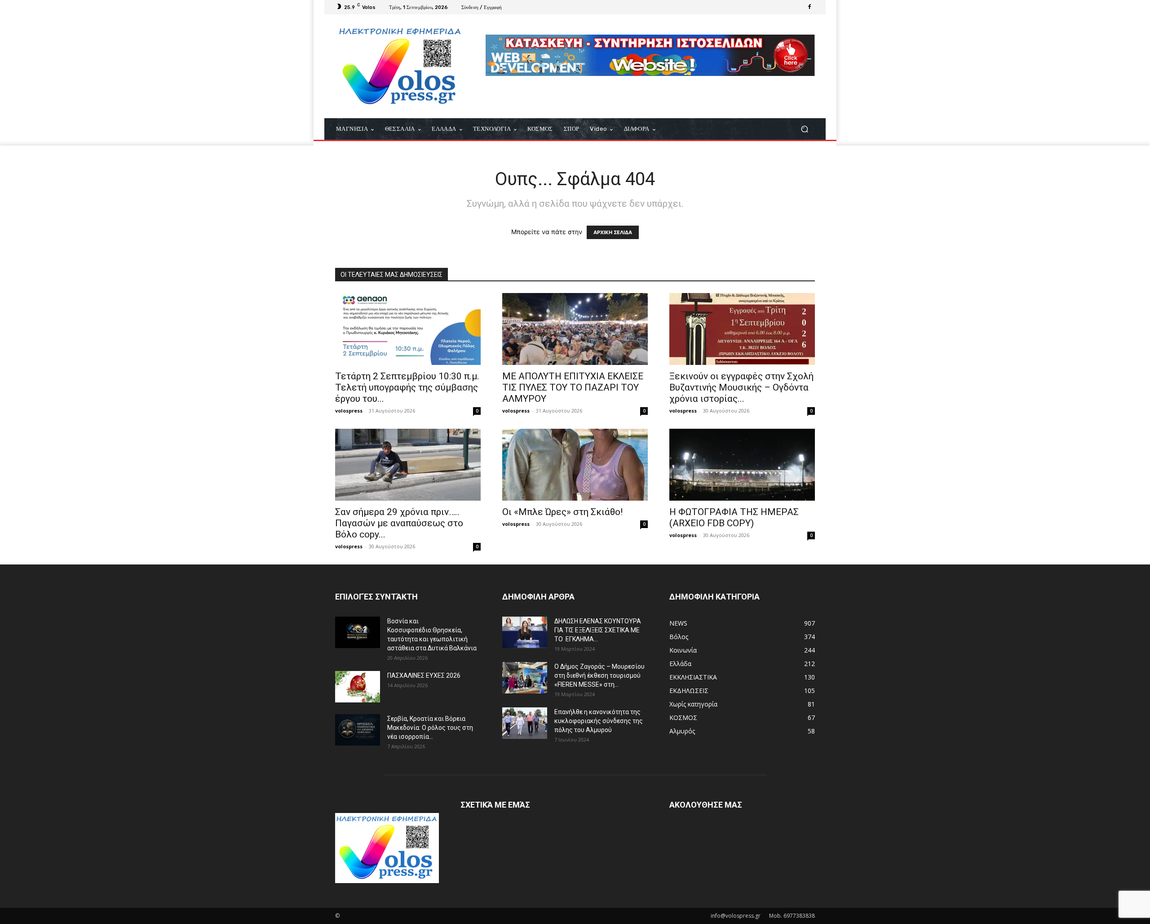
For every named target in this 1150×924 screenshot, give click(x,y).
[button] (804, 129)
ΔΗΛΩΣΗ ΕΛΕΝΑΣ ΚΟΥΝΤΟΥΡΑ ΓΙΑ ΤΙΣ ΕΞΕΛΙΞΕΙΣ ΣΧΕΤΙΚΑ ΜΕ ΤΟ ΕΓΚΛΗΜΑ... (597, 630)
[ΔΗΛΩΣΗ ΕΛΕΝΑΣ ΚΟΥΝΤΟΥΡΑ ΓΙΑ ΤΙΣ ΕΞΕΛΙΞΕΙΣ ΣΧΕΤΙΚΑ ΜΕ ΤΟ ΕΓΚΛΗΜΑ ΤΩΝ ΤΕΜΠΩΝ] (524, 632)
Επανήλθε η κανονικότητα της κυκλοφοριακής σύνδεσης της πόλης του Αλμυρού (598, 720)
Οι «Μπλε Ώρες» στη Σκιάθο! (562, 511)
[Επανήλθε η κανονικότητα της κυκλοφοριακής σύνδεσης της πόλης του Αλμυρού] (524, 723)
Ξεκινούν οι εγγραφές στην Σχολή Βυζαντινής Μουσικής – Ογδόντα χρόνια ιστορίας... (741, 387)
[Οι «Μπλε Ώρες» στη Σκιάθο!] (575, 465)
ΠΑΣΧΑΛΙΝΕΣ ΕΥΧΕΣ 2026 (423, 675)
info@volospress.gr (736, 916)
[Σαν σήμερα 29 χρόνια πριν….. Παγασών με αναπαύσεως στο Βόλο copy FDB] (408, 465)
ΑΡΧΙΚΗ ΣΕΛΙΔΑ (612, 232)
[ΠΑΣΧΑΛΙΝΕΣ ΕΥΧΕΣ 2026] (357, 686)
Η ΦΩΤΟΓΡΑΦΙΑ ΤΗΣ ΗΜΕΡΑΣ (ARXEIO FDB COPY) (734, 517)
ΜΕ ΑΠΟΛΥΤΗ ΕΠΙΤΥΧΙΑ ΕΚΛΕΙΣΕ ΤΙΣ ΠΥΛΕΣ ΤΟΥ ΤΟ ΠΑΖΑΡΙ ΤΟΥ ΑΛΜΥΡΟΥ (572, 387)
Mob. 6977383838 (792, 916)
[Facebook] (809, 7)
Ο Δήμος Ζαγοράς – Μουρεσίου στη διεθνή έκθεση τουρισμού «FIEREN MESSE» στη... (599, 675)
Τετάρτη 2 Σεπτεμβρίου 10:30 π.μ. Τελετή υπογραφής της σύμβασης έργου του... (407, 387)
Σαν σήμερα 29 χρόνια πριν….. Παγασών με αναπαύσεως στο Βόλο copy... (399, 523)
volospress (349, 410)
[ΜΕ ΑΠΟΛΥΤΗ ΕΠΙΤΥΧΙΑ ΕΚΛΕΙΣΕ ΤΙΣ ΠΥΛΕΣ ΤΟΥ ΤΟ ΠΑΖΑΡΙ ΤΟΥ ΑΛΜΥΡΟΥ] (575, 329)
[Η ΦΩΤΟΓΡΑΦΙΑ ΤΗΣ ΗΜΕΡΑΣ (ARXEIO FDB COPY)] (742, 465)
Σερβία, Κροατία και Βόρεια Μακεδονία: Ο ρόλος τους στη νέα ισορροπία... (430, 727)
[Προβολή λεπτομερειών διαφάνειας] (650, 55)
